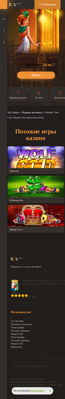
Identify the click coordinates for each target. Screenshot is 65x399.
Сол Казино (17, 321)
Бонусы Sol (17, 334)
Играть (36, 75)
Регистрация (49, 4)
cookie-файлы (37, 390)
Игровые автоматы (21, 324)
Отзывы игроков (20, 330)
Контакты (16, 347)
